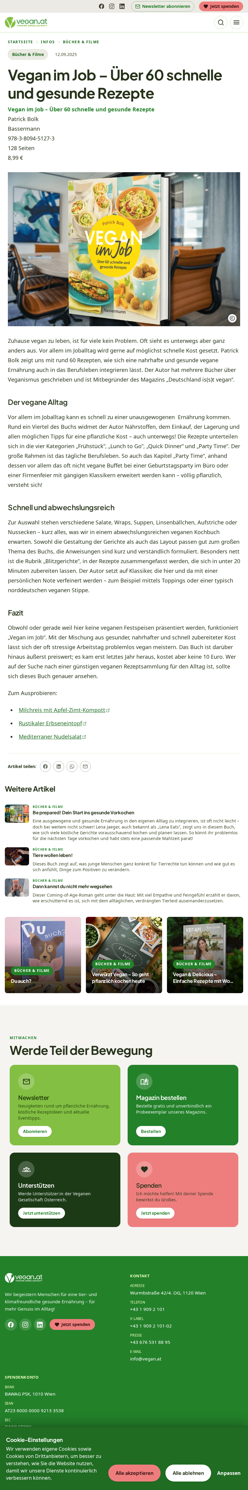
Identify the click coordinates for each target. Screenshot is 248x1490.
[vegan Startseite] (26, 22)
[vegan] (23, 1278)
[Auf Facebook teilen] (45, 766)
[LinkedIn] (121, 6)
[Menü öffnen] (236, 22)
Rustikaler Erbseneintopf (50, 723)
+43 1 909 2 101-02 (151, 1326)
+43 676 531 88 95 (150, 1342)
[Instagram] (111, 6)
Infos (48, 42)
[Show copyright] (232, 318)
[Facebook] (101, 6)
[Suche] (220, 22)
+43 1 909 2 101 (147, 1309)
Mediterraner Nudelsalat (50, 736)
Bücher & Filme (81, 42)
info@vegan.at (145, 1359)
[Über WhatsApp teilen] (72, 766)
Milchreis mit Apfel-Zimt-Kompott (62, 710)
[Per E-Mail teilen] (85, 766)
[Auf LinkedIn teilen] (58, 766)
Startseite (20, 42)
